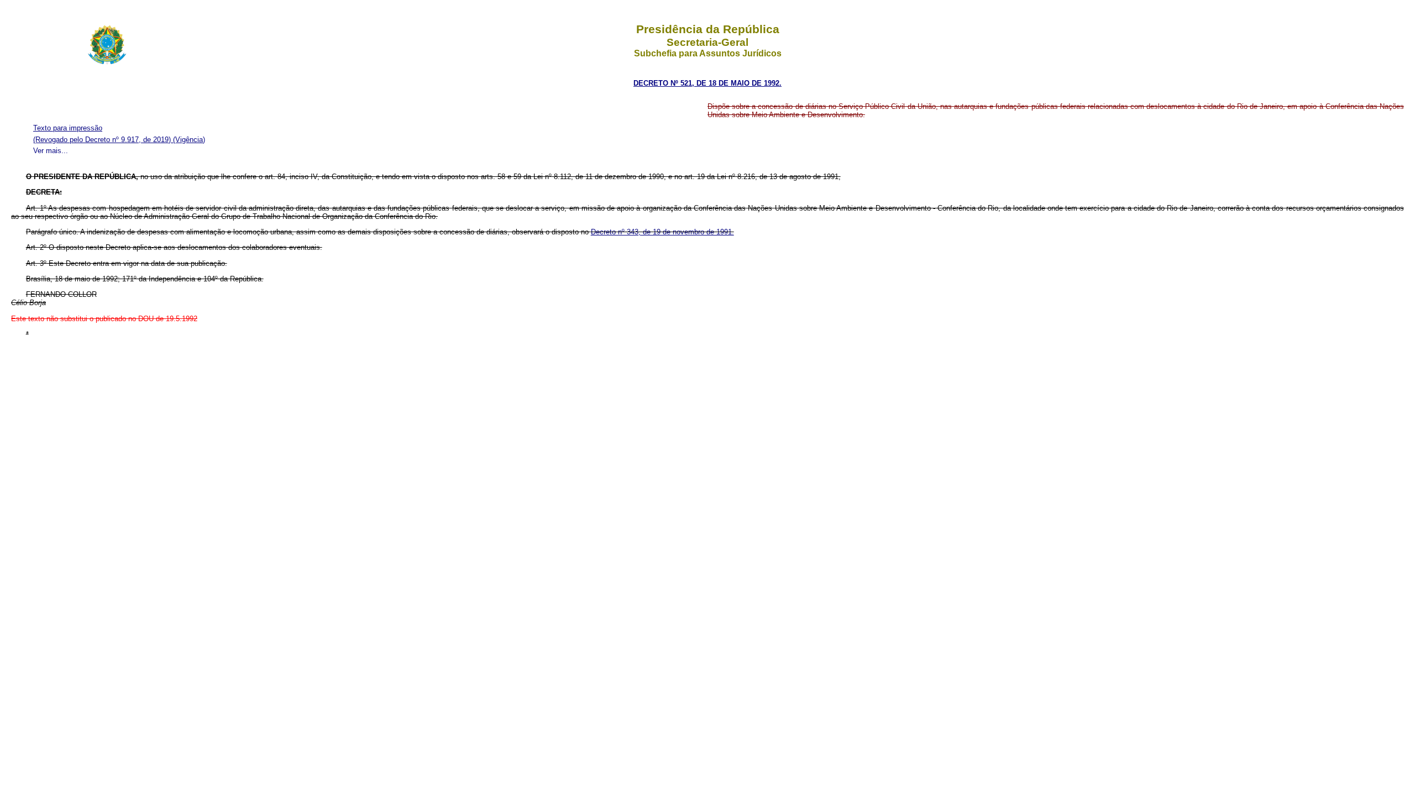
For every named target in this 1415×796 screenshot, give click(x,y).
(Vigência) (189, 139)
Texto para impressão (67, 128)
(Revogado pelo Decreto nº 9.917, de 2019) (103, 139)
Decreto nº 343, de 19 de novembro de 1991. (662, 232)
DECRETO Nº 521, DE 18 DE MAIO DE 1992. (707, 83)
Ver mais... (50, 150)
